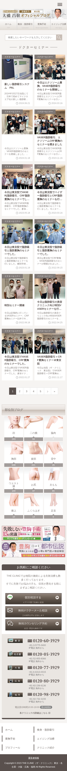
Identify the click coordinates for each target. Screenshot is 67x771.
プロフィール (12, 747)
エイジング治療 (58, 24)
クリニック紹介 (45, 747)
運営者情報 (33, 758)
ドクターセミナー (12, 57)
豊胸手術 (42, 24)
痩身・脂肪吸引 (25, 24)
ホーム (8, 24)
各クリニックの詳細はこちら (34, 713)
